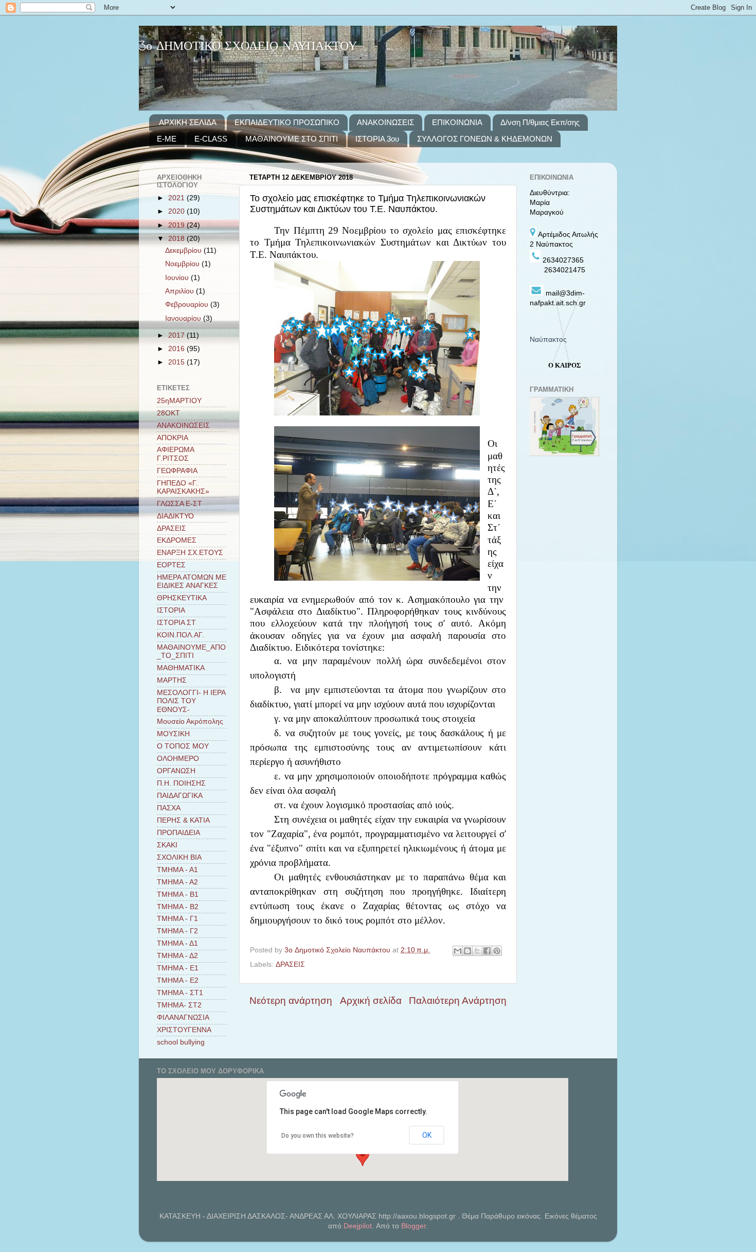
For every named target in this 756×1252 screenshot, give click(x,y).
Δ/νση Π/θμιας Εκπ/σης (540, 122)
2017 (177, 335)
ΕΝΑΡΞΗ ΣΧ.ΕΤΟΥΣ (190, 553)
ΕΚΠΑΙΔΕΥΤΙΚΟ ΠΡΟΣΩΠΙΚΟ (287, 122)
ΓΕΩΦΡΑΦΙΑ (177, 471)
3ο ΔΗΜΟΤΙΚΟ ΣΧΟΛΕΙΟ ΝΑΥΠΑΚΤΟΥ (248, 46)
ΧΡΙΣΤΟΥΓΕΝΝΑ (184, 1030)
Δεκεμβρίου (184, 250)
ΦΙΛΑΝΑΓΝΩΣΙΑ (183, 1017)
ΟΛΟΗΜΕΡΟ (178, 758)
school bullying (181, 1042)
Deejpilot (358, 1226)
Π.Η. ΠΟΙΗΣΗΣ (181, 783)
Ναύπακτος (548, 339)
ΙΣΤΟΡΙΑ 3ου (377, 138)
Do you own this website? (317, 1135)
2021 (177, 198)
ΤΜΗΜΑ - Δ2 (177, 956)
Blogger (413, 1226)
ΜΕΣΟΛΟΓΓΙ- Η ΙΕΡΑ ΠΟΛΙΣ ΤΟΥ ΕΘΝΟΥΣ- (191, 701)
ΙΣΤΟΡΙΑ (171, 610)
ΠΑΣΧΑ (169, 808)
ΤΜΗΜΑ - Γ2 (177, 931)
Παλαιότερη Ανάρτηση (458, 1000)
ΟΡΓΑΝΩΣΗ (176, 771)
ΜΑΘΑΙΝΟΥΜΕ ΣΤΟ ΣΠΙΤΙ (291, 138)
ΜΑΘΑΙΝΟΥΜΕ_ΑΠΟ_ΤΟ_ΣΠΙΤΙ (191, 651)
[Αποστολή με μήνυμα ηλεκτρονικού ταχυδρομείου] (458, 951)
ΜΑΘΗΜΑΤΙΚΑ (181, 668)
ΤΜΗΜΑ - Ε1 (178, 968)
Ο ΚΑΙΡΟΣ (564, 365)
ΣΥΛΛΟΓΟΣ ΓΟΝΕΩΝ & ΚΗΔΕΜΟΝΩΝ (484, 138)
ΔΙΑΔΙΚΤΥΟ (175, 516)
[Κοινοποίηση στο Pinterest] (497, 951)
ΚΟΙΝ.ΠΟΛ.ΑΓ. (180, 635)
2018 (177, 238)
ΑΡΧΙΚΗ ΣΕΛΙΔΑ (188, 122)
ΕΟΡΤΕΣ (171, 565)
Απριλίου (180, 291)
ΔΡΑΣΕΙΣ (290, 964)
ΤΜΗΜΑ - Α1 (177, 870)
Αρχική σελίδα (371, 1000)
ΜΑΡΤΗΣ (172, 680)
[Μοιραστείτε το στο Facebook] (487, 951)
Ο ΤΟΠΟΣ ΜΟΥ (183, 746)
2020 (177, 211)
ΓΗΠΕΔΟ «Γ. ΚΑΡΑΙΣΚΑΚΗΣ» (183, 487)
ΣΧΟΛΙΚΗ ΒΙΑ (179, 857)
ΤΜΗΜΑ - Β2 (178, 907)
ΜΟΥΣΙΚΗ (173, 734)
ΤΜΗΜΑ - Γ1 (177, 919)
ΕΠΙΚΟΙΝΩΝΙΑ (457, 122)
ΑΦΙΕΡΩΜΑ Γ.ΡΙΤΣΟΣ (175, 454)
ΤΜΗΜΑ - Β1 (178, 894)
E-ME (166, 138)
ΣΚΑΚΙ (167, 845)
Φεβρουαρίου (187, 304)
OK (426, 1135)
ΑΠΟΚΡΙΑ (172, 438)
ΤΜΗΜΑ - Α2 (177, 882)
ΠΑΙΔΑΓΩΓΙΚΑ (180, 795)
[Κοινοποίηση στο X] (477, 951)
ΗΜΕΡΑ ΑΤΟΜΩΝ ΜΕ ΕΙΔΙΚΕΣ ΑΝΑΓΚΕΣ (191, 581)
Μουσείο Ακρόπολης (190, 721)
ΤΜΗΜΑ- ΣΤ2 (179, 1005)
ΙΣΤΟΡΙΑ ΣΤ (176, 623)
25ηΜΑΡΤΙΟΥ (179, 401)
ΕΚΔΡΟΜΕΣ (176, 540)
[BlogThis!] (467, 951)
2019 (177, 225)
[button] (362, 1156)
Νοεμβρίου (183, 264)
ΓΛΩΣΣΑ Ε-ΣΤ (179, 504)
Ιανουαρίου (184, 318)
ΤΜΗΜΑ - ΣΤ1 (180, 993)
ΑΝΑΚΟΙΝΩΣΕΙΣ (385, 122)
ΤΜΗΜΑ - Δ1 (177, 943)
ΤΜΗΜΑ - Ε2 (178, 980)
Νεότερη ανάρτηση (290, 1000)
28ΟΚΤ (168, 413)
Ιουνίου (178, 278)
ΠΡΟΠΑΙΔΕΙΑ (178, 833)
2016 (177, 349)
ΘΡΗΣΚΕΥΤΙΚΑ (182, 598)
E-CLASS (210, 138)
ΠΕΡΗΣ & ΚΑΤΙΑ (183, 820)
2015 (177, 362)
